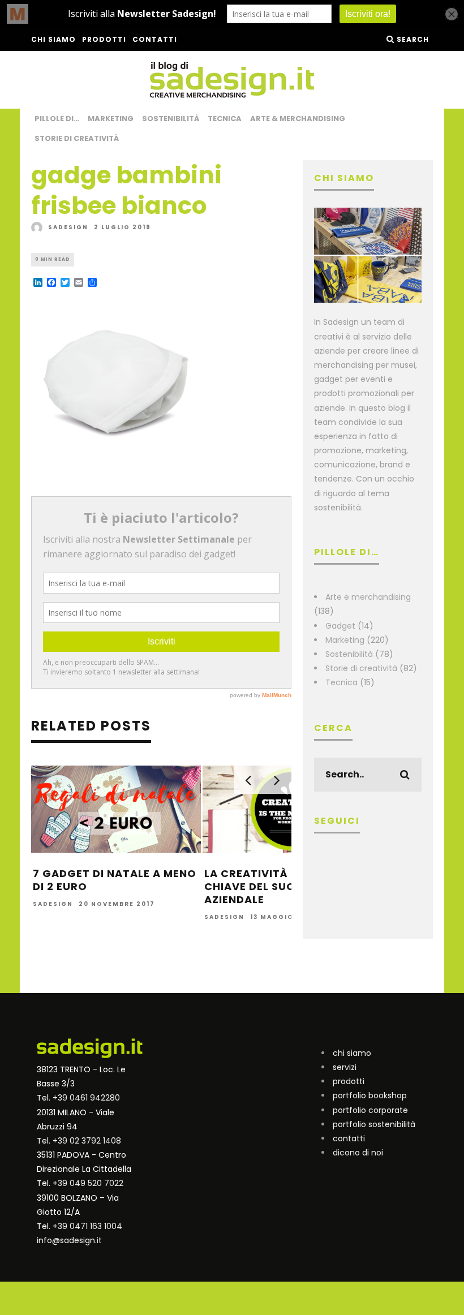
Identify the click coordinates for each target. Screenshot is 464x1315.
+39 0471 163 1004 (87, 1226)
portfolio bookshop (370, 1095)
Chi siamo (53, 39)
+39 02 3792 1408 (87, 1140)
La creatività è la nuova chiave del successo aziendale (280, 886)
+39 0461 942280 (86, 1097)
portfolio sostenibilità (374, 1124)
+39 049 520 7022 (88, 1183)
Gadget (340, 625)
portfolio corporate (370, 1110)
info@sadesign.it (69, 1240)
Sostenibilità (170, 118)
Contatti (154, 39)
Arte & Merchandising (297, 118)
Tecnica (225, 118)
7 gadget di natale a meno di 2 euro (114, 879)
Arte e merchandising (368, 597)
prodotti (348, 1081)
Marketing (111, 118)
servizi (344, 1067)
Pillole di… (57, 118)
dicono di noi (358, 1152)
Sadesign (68, 227)
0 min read (52, 259)
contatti (349, 1138)
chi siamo (352, 1053)
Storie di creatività (77, 138)
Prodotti (104, 39)
